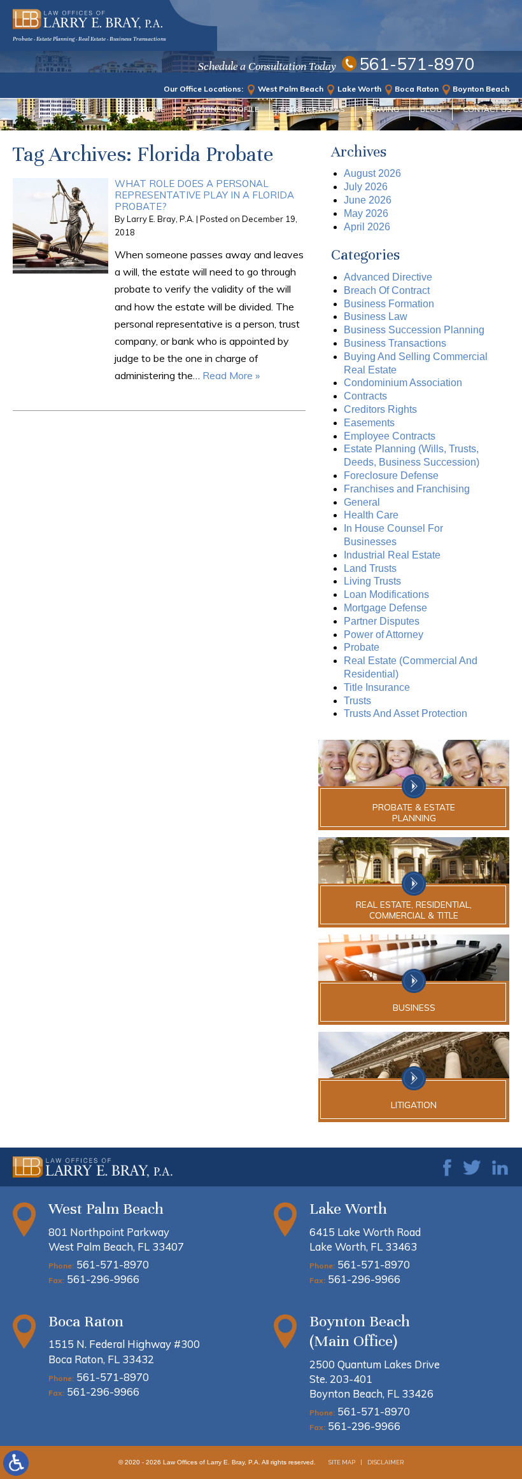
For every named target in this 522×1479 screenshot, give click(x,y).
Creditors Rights (380, 409)
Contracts (365, 396)
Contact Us (487, 109)
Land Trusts (370, 568)
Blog (431, 109)
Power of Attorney (383, 634)
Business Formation (389, 303)
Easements (369, 422)
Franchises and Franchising (407, 488)
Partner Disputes (382, 621)
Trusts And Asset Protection (405, 713)
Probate (361, 647)
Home (153, 109)
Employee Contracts (389, 436)
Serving (382, 109)
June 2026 (368, 200)
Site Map (341, 1462)
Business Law (375, 316)
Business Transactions (395, 343)
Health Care (371, 515)
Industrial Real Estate (392, 555)
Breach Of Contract (387, 290)
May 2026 (366, 213)
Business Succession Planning (414, 329)
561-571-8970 (417, 64)
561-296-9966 (103, 1279)
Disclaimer (385, 1462)
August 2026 (372, 173)
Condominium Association (403, 382)
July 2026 (366, 186)
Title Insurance (377, 687)
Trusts (357, 700)
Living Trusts (372, 581)
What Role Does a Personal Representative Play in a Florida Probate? (204, 194)
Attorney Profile (222, 109)
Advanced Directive (388, 277)
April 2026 (367, 226)
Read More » (231, 375)
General (362, 502)
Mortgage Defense (385, 607)
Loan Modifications (386, 594)
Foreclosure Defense (391, 475)
